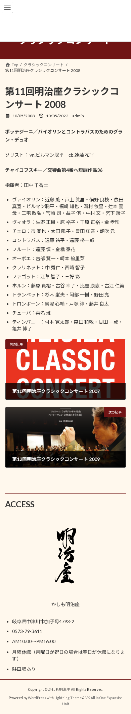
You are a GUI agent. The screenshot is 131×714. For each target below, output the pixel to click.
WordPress (37, 698)
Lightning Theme (68, 698)
